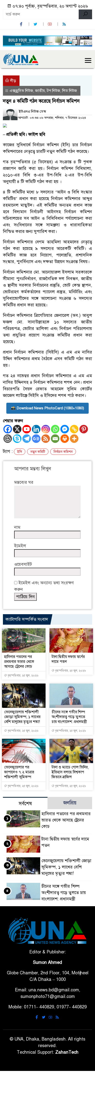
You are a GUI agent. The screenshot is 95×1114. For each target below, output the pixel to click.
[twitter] (36, 24)
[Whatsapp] (55, 429)
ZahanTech (66, 1052)
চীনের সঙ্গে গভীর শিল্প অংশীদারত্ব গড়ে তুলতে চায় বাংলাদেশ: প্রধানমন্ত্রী (69, 717)
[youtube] (50, 24)
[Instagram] (45, 429)
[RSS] (65, 24)
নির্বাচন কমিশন (63, 452)
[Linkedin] (36, 429)
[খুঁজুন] (85, 14)
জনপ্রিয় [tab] (69, 803)
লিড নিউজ (69, 90)
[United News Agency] (20, 59)
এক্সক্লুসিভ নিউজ (21, 90)
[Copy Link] (74, 429)
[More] (74, 438)
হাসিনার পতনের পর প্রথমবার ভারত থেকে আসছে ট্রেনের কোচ (19, 661)
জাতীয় (40, 90)
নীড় (12, 80)
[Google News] (36, 438)
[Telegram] (26, 438)
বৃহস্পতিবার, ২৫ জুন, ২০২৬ (22, 675)
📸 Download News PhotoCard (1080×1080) (47, 408)
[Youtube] (26, 429)
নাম (17, 527)
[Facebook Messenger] (64, 429)
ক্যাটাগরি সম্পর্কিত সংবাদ (26, 619)
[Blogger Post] (7, 438)
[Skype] (17, 438)
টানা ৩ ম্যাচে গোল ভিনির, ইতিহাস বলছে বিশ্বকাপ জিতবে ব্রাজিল (70, 772)
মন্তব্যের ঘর (23, 482)
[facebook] (22, 24)
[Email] (55, 438)
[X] (17, 429)
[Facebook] (7, 429)
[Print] (64, 438)
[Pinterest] (83, 429)
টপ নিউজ (53, 90)
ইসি (19, 452)
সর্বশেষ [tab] (25, 804)
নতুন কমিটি (37, 452)
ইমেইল (20, 545)
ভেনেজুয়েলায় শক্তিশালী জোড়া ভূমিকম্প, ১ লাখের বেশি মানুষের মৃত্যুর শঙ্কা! (22, 717)
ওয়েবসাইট (23, 564)
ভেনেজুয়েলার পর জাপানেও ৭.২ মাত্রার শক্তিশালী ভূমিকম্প (19, 772)
